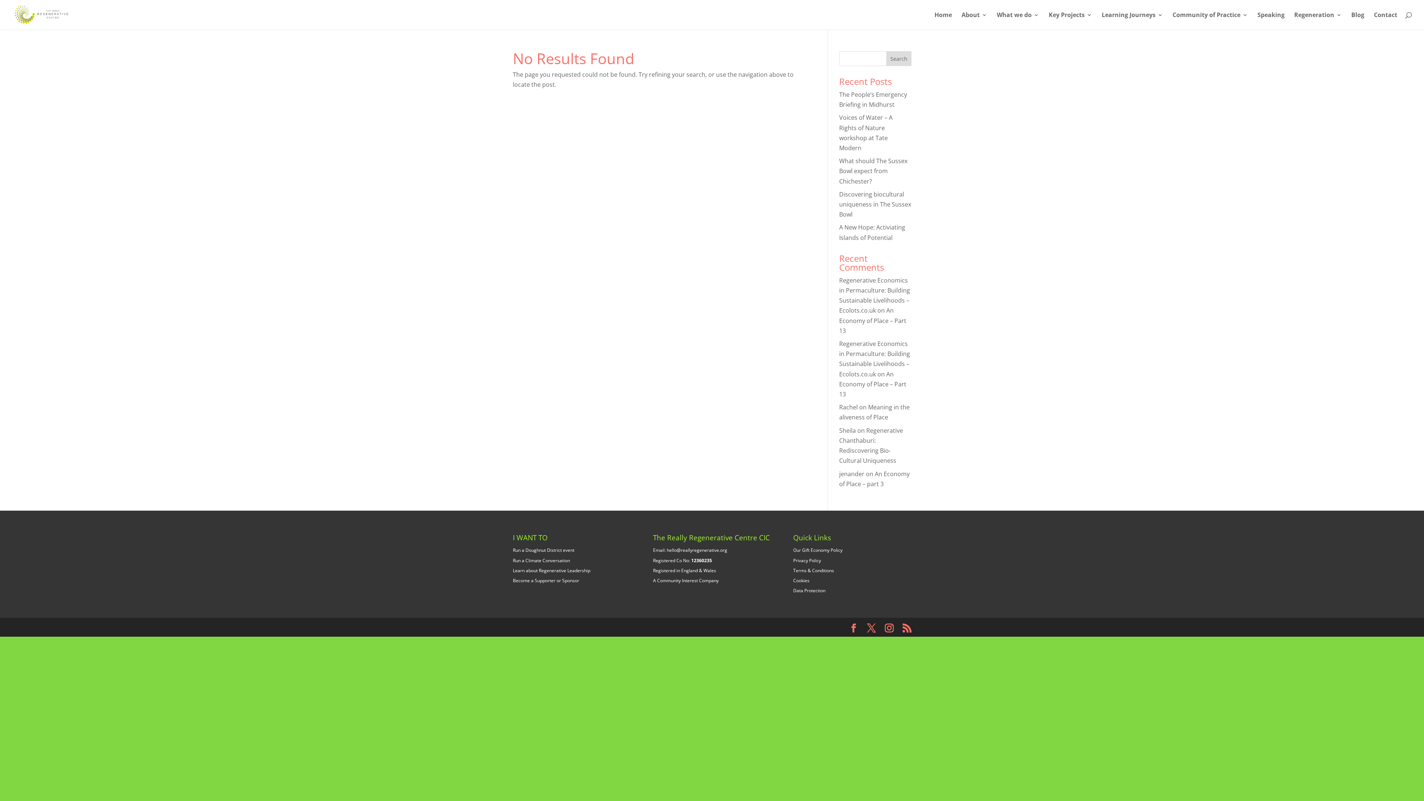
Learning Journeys (1129, 15)
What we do (1014, 15)
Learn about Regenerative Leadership (551, 570)
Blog (1357, 15)
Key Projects (1067, 15)
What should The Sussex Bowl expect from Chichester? (873, 171)
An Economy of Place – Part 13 (872, 320)
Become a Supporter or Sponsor (546, 580)
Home (943, 15)
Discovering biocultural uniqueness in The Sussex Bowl (875, 204)
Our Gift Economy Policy (818, 550)
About (971, 15)
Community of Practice (1206, 15)
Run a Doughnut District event (543, 550)
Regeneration (1314, 15)
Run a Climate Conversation (541, 560)
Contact (1385, 15)
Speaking (1271, 15)
